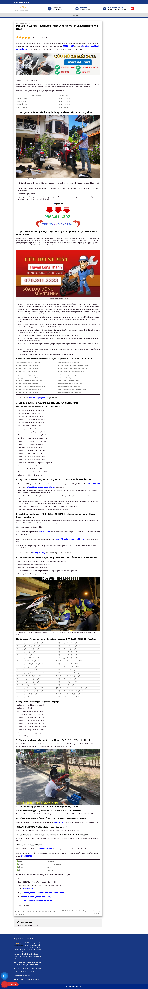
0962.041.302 (57, 7)
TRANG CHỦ (74, 15)
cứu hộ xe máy (45, 849)
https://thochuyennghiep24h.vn (30, 979)
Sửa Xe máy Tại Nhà (38, 397)
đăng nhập (25, 925)
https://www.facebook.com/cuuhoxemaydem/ (44, 893)
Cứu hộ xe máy (38, 552)
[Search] (132, 8)
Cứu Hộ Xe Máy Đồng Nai (23, 23)
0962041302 (68, 46)
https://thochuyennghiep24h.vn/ (41, 487)
